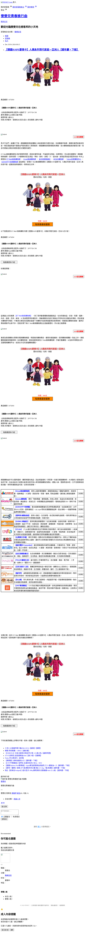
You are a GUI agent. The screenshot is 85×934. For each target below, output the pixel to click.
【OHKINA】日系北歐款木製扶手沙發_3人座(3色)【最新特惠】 (28, 753)
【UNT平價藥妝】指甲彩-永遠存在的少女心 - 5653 (23, 763)
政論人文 (17, 799)
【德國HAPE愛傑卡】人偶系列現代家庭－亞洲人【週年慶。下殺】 (42, 49)
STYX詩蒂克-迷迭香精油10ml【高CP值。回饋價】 (23, 755)
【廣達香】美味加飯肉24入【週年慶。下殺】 (21, 760)
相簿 (6, 36)
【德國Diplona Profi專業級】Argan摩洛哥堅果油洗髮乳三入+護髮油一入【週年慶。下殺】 (37, 765)
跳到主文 (4, 22)
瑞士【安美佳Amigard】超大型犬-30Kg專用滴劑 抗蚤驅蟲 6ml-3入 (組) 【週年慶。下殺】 (37, 770)
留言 (18, 793)
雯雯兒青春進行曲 (14, 16)
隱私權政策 (54, 905)
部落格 (7, 38)
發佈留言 (4, 819)
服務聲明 (62, 905)
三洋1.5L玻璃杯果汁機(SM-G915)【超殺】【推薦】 (23, 748)
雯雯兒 (3, 781)
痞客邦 (14, 793)
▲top (3, 802)
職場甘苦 (18, 32)
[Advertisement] (42, 296)
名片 (6, 41)
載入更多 (4, 806)
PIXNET (27, 905)
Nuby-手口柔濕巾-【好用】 (15, 758)
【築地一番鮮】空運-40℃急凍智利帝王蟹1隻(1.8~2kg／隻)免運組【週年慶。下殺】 (35, 768)
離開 (12, 930)
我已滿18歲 (5, 930)
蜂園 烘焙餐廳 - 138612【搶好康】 (17, 751)
